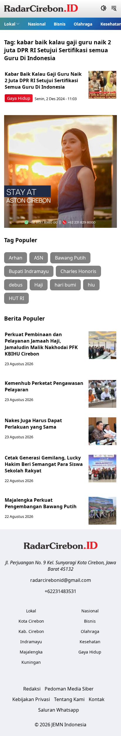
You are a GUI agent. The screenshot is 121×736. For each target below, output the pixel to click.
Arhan (15, 258)
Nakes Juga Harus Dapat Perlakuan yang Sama (33, 423)
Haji (38, 285)
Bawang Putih (70, 258)
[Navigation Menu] (114, 9)
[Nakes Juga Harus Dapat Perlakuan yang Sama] (102, 431)
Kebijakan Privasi (31, 699)
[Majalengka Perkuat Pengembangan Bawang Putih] (102, 511)
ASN (38, 258)
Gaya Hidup (18, 98)
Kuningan (31, 662)
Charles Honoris (78, 271)
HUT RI (16, 298)
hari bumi (65, 285)
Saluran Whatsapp (58, 710)
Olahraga (83, 24)
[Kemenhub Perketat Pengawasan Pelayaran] (102, 394)
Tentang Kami (69, 699)
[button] (12, 24)
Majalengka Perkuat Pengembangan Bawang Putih (41, 503)
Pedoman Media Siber (69, 689)
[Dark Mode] (103, 9)
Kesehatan (90, 641)
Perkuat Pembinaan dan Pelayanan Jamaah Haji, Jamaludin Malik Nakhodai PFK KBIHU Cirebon (41, 344)
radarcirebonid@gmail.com (60, 580)
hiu (91, 285)
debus (16, 285)
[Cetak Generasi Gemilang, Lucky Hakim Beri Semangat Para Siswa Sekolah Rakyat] (102, 468)
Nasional (37, 24)
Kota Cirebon (31, 621)
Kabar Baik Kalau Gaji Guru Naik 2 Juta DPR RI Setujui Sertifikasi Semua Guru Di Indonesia (43, 80)
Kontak (97, 699)
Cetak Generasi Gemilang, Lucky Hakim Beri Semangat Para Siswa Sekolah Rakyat (44, 464)
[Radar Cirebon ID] (41, 8)
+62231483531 (60, 591)
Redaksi (32, 689)
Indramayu (31, 641)
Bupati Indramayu (29, 271)
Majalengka (31, 652)
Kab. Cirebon (31, 631)
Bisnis (59, 24)
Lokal (9, 24)
